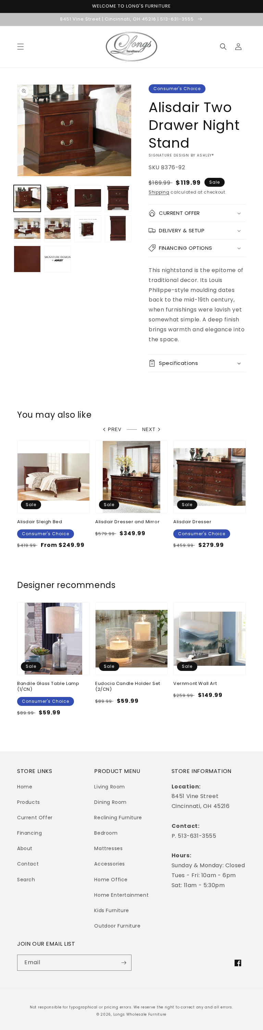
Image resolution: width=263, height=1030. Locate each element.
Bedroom (105, 833)
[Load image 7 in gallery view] (87, 228)
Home (24, 786)
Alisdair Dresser (192, 522)
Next (148, 429)
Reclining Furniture (118, 817)
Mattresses (108, 848)
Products (28, 802)
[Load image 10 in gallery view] (57, 259)
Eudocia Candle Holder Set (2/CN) (127, 686)
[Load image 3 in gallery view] (87, 198)
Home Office (111, 879)
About (25, 848)
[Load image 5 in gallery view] (27, 228)
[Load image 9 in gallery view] (27, 259)
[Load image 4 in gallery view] (118, 198)
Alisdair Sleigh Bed (39, 522)
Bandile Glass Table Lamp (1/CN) (48, 686)
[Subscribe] (123, 963)
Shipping (159, 192)
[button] (20, 46)
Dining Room (110, 802)
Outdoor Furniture (117, 925)
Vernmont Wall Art (195, 684)
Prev (115, 429)
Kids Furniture (111, 910)
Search (26, 879)
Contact (28, 863)
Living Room (109, 786)
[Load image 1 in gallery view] (27, 198)
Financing (29, 833)
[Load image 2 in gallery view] (57, 198)
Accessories (109, 863)
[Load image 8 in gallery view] (118, 228)
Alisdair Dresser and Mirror (127, 522)
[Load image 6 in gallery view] (57, 228)
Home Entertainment (121, 895)
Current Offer (35, 817)
